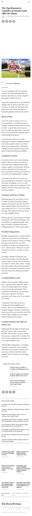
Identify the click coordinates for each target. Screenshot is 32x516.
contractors (20, 183)
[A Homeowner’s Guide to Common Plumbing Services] (5, 368)
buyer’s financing (19, 208)
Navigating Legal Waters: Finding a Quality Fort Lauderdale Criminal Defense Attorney (23, 468)
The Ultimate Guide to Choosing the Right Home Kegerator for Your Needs (8, 485)
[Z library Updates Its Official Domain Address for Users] (5, 375)
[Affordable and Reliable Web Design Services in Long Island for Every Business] (23, 478)
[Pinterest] (10, 21)
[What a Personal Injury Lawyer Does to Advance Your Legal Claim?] (5, 382)
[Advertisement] (16, 42)
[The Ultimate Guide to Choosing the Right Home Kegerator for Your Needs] (9, 478)
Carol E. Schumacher (14, 83)
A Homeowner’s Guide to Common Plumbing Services (19, 368)
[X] (6, 21)
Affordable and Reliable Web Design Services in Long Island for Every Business (23, 485)
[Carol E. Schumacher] (4, 83)
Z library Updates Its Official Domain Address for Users (19, 375)
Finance (3, 16)
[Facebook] (3, 21)
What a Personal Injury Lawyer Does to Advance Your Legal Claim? (18, 382)
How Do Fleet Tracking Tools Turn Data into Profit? (15, 435)
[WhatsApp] (13, 21)
